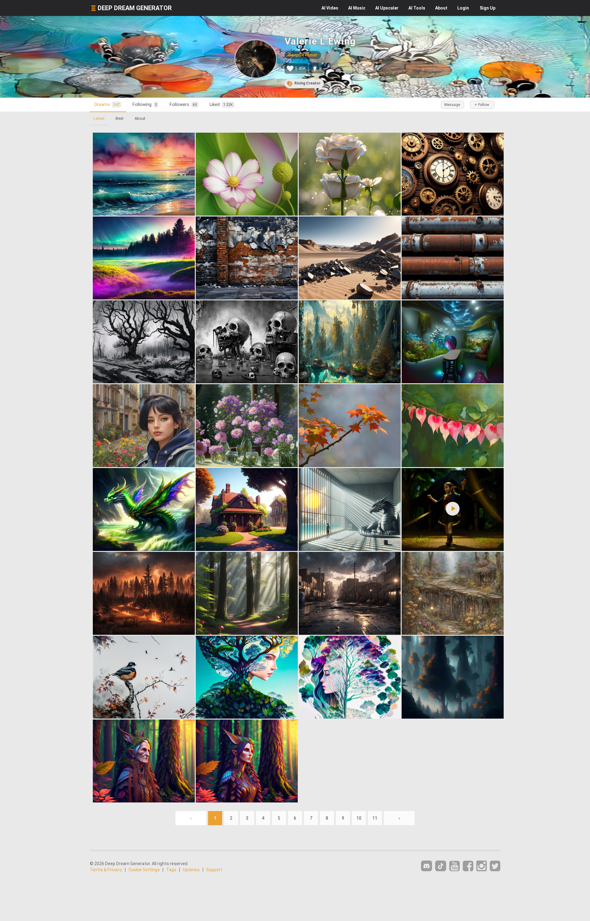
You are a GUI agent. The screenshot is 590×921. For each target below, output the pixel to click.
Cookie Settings (144, 869)
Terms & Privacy (106, 869)
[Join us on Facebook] (468, 866)
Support (214, 869)
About (441, 8)
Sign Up (487, 8)
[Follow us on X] (495, 866)
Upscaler (387, 8)
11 (374, 818)
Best (120, 118)
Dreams (107, 104)
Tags (171, 869)
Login (463, 8)
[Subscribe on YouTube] (454, 866)
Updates (191, 869)
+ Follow (481, 105)
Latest (98, 118)
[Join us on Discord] (426, 866)
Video (329, 8)
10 (358, 818)
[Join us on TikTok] (440, 866)
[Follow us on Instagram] (481, 866)
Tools (416, 8)
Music (356, 8)
